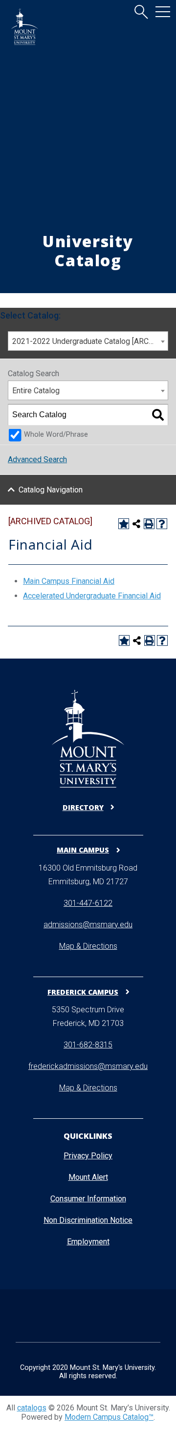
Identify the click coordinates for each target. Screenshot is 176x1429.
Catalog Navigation (51, 489)
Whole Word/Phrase (56, 434)
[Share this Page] (136, 523)
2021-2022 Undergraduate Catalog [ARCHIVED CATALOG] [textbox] (90, 341)
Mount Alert (88, 1177)
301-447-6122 (88, 903)
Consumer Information (88, 1198)
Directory (83, 807)
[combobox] (88, 341)
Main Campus (83, 849)
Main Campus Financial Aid (68, 581)
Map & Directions (88, 946)
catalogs (31, 1407)
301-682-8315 (88, 1044)
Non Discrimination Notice (88, 1220)
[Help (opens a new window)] (161, 523)
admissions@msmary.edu (88, 924)
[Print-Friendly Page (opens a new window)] (149, 523)
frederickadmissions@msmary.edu (88, 1066)
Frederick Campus (82, 991)
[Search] (158, 415)
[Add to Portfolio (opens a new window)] (123, 523)
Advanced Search (37, 459)
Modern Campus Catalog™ (109, 1417)
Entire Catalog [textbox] (36, 390)
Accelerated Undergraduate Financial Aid (92, 595)
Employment (88, 1241)
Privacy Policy (88, 1155)
